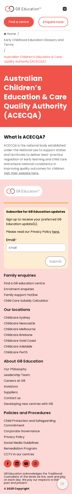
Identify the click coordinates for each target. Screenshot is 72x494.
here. (56, 231)
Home (11, 34)
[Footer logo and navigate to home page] (23, 190)
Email (11, 239)
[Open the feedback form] (62, 483)
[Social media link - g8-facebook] (8, 463)
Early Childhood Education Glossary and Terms (34, 42)
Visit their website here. (21, 173)
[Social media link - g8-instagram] (35, 463)
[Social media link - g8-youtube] (26, 463)
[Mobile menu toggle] (52, 8)
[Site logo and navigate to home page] (20, 9)
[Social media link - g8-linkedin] (17, 463)
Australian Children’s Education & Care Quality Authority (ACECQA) (33, 59)
